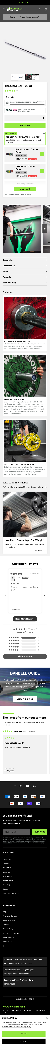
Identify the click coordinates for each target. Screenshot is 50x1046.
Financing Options (10, 916)
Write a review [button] (25, 656)
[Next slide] (45, 595)
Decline (24, 1041)
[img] (25, 90)
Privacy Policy (7, 843)
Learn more (16, 194)
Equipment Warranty (11, 893)
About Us (6, 872)
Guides (5, 889)
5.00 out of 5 (31, 629)
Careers (6, 925)
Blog (4, 912)
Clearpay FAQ (8, 942)
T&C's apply (40, 101)
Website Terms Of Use (11, 933)
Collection (6, 863)
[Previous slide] (5, 595)
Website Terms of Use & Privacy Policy (16, 1027)
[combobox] (25, 17)
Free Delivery (8, 859)
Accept (24, 1034)
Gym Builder (7, 876)
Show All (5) (25, 189)
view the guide (25, 699)
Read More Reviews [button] (25, 619)
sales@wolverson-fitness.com (16, 974)
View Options (21, 155)
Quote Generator (9, 920)
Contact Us (7, 868)
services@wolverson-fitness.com (18, 963)
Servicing (6, 885)
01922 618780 (9, 984)
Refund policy (8, 880)
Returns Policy (8, 937)
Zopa (4, 946)
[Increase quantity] (41, 118)
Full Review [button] (15, 609)
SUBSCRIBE (40, 832)
